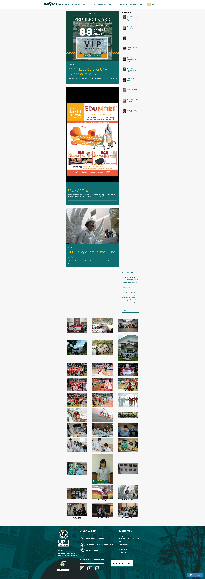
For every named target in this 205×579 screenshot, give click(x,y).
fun (127, 287)
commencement (126, 284)
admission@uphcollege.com (97, 538)
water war (124, 305)
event (123, 287)
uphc (135, 300)
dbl (137, 284)
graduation (125, 290)
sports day (136, 295)
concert (133, 284)
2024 (130, 277)
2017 (126, 277)
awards (136, 279)
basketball (124, 282)
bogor (129, 282)
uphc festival (131, 302)
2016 (123, 277)
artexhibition (130, 279)
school (123, 295)
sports (131, 295)
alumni (124, 279)
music (130, 290)
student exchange (126, 297)
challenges (135, 282)
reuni (137, 292)
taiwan (134, 297)
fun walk (131, 287)
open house (136, 290)
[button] (133, 4)
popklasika (124, 292)
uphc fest (124, 302)
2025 (133, 277)
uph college (130, 300)
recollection (131, 292)
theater (124, 300)
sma (127, 295)
